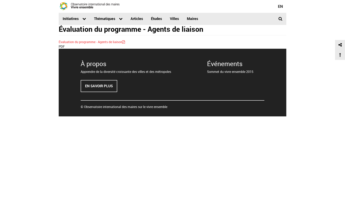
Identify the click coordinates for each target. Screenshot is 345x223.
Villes (174, 18)
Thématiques (105, 18)
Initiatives (71, 18)
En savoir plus (101, 87)
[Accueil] (90, 6)
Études (156, 18)
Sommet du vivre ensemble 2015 (230, 71)
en (280, 6)
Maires (192, 18)
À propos (93, 63)
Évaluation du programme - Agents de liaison (90, 42)
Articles (137, 18)
